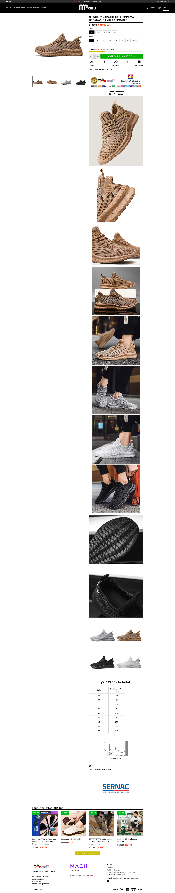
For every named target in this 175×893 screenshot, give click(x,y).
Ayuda (51, 8)
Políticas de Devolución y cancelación (121, 872)
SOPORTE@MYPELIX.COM (162, 1)
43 (116, 40)
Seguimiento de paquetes (37, 8)
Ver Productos (19, 8)
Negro (99, 32)
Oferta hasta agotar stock (100, 69)
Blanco (107, 32)
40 (98, 40)
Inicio (8, 8)
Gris (114, 32)
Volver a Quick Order (89, 853)
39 (91, 40)
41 (103, 40)
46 (134, 40)
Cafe (91, 32)
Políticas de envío (113, 870)
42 (110, 40)
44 (122, 40)
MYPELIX (39, 889)
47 (91, 45)
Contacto (110, 868)
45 (128, 40)
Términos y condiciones (116, 874)
